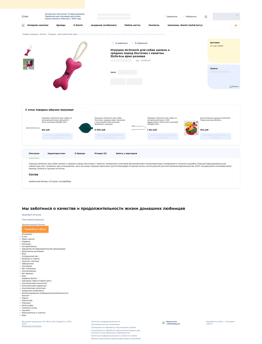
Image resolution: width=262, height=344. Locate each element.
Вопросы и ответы (31, 259)
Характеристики (56, 153)
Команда (26, 244)
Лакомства (27, 300)
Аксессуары (27, 305)
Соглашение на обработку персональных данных (113, 327)
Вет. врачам (27, 273)
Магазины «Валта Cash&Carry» (185, 25)
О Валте (78, 25)
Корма (25, 298)
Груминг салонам (30, 261)
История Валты (29, 246)
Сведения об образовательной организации (44, 249)
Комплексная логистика (33, 288)
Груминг (26, 310)
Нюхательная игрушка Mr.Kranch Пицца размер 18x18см (215, 119)
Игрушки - (52, 34)
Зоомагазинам (29, 271)
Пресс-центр (28, 239)
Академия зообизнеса (104, 25)
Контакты (154, 25)
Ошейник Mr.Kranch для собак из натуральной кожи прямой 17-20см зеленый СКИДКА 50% (57, 120)
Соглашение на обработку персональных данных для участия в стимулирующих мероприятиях (115, 331)
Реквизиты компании (31, 326)
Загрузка (115, 82)
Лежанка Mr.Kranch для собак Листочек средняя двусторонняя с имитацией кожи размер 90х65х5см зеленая (110, 121)
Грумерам (27, 266)
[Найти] (208, 16)
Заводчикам (28, 264)
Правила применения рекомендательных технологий (116, 339)
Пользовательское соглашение (105, 324)
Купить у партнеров (126, 153)
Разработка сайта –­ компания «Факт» (220, 323)
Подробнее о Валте (35, 229)
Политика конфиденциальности (105, 322)
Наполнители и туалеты (33, 313)
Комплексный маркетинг (34, 286)
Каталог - (44, 34)
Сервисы (26, 241)
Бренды (60, 25)
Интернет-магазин (37, 25)
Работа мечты (132, 25)
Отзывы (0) (100, 153)
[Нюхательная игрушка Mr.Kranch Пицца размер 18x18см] (191, 128)
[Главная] (32, 16)
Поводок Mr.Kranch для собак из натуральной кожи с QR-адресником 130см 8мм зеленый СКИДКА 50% (162, 121)
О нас (24, 236)
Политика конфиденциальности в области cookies (114, 336)
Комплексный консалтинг (34, 283)
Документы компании (33, 251)
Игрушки (26, 303)
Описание (34, 153)
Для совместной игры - (68, 34)
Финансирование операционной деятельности (45, 293)
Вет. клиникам (29, 268)
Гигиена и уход (29, 308)
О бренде (80, 153)
